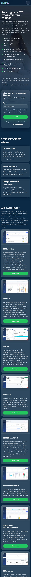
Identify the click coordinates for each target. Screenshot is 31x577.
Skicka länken (15, 117)
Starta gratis (15, 273)
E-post (5, 103)
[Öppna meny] (28, 3)
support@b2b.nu (18, 124)
